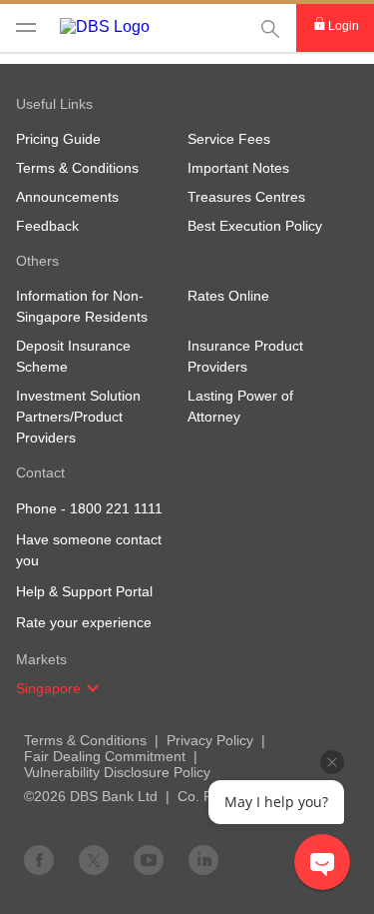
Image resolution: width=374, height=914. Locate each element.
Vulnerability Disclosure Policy (117, 772)
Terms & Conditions (85, 740)
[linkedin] (203, 859)
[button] (93, 688)
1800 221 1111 (116, 508)
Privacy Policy (210, 740)
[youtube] (149, 859)
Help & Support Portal (84, 591)
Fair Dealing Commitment (105, 756)
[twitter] (94, 859)
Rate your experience (84, 622)
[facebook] (39, 859)
